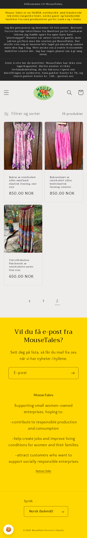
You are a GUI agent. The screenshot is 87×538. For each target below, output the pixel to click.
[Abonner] (72, 373)
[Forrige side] (29, 301)
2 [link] (57, 301)
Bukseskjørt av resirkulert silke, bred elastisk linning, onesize (61, 182)
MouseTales (38, 530)
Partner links (43, 471)
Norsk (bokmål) (41, 511)
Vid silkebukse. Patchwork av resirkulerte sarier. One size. (21, 265)
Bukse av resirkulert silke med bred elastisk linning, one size (23, 182)
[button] (6, 92)
